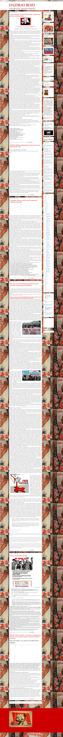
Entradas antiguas (38, 702)
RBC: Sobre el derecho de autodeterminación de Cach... (48, 221)
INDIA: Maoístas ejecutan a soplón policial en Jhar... (47, 233)
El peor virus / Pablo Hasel (47, 273)
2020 (45, 202)
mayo (46, 211)
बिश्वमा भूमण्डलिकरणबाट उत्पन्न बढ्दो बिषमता (48, 310)
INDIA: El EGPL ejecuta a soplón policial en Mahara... (48, 247)
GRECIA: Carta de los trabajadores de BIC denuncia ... (47, 271)
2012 (45, 286)
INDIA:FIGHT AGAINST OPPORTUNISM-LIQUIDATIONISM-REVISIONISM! (48, 149)
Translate (50, 85)
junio (46, 210)
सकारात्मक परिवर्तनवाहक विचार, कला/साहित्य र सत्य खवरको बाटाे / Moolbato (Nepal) (49, 308)
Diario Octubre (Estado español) (49, 312)
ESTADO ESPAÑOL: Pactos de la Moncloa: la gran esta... (48, 235)
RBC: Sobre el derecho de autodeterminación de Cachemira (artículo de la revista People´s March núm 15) (24, 284)
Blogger (37, 730)
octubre (46, 205)
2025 (45, 196)
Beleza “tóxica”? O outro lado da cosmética (48, 301)
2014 (45, 284)
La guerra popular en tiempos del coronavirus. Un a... (47, 242)
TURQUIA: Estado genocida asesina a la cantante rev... (48, 266)
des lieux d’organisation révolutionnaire (30, 696)
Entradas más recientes (13, 702)
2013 (45, 285)
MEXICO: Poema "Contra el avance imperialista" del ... (47, 230)
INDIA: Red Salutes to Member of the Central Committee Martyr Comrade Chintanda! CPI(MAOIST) (48, 160)
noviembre (47, 204)
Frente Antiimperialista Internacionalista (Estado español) (48, 296)
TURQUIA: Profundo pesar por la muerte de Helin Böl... (48, 264)
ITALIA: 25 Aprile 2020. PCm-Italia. (18, 555)
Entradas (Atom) (27, 705)
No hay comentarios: (24, 194)
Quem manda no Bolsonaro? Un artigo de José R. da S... (48, 237)
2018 (45, 279)
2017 (45, 280)
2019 (45, 278)
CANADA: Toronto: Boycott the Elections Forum (47, 166)
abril (46, 212)
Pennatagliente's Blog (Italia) (48, 304)
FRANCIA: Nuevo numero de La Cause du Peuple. (48, 250)
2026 (45, 195)
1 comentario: (24, 142)
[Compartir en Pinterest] (32, 142)
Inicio (26, 702)
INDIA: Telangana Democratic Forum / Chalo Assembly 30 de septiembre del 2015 (48, 146)
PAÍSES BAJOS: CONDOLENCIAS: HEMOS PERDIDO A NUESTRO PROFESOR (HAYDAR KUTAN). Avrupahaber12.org (48, 176)
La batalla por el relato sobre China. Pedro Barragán (49, 298)
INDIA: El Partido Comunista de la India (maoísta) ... (48, 255)
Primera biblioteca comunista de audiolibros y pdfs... (48, 245)
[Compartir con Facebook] (31, 142)
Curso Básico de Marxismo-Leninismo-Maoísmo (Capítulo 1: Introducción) (48, 124)
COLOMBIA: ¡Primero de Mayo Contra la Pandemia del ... (48, 219)
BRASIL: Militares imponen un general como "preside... (47, 269)
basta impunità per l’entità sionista (48, 305)
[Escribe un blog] (29, 142)
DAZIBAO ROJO (22, 4)
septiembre (47, 206)
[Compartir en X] (30, 142)
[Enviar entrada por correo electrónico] (26, 142)
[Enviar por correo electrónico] (28, 142)
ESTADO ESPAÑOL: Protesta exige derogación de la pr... (48, 257)
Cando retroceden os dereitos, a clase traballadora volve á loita (48, 314)
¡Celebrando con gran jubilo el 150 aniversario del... (47, 228)
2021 (45, 201)
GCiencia (46, 300)
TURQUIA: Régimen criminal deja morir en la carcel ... (48, 216)
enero (46, 277)
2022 (45, 200)
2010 (45, 288)
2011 (45, 287)
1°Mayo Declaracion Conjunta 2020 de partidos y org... (47, 214)
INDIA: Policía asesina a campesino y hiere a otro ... (48, 240)
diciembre (47, 203)
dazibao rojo (50, 58)
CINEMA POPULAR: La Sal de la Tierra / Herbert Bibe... (48, 262)
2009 (45, 289)
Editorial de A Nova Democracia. (47, 259)
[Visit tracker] (44, 331)
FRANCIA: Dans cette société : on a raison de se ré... (47, 225)
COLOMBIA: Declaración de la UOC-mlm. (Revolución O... (47, 252)
